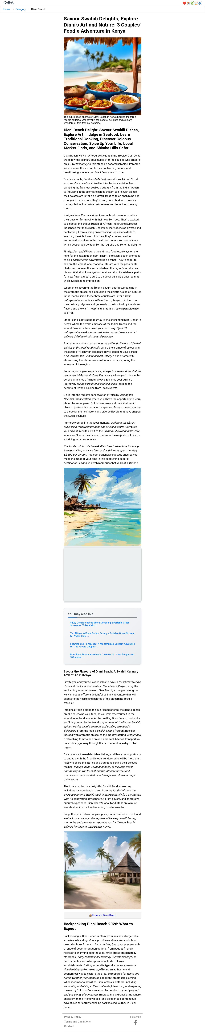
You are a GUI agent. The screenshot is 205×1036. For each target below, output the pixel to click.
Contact (69, 1026)
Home (6, 9)
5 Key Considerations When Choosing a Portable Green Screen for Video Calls (99, 624)
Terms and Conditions (77, 1021)
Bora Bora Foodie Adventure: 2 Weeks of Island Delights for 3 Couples (102, 656)
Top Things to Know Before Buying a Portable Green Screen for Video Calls (102, 634)
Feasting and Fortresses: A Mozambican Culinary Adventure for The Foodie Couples (102, 645)
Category (21, 9)
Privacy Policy (72, 1016)
